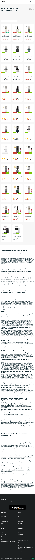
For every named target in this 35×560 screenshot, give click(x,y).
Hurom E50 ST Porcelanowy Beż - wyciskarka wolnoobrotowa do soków (6, 96)
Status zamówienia (3, 514)
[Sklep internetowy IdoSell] (32, 558)
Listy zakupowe (20, 518)
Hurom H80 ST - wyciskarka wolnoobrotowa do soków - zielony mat (29, 56)
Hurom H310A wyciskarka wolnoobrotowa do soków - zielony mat (28, 36)
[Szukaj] (28, 1)
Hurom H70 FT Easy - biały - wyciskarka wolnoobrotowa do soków (29, 116)
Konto (19, 512)
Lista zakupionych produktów (22, 519)
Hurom (2, 3)
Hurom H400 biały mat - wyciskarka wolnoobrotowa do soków (28, 156)
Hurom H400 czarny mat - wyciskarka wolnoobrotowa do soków (5, 176)
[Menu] (33, 1)
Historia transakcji (20, 521)
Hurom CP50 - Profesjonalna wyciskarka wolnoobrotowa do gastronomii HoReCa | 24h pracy (17, 76)
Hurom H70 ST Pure (7, 415)
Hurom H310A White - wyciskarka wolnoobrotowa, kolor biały (29, 217)
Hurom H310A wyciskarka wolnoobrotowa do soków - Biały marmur (5, 36)
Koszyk (19, 516)
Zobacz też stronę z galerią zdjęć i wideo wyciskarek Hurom (10, 489)
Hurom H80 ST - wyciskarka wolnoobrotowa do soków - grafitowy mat (6, 56)
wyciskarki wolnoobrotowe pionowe (9, 486)
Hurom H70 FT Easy (7, 414)
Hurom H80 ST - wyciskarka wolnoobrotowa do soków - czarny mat (17, 56)
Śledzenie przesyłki (3, 516)
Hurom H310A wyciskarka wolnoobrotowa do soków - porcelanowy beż (17, 36)
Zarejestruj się (20, 514)
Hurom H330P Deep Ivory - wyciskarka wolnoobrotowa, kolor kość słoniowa (29, 136)
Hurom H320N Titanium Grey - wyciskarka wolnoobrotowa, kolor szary (17, 176)
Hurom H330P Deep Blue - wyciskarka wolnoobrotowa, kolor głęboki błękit (17, 136)
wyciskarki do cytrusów (25, 486)
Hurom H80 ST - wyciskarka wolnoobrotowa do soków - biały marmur (6, 76)
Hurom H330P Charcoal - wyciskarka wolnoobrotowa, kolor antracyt (6, 156)
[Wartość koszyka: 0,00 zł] (31, 1)
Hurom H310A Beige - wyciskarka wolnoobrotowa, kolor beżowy (17, 217)
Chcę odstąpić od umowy (5, 519)
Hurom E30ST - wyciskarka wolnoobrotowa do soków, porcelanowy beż (29, 76)
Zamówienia (3, 512)
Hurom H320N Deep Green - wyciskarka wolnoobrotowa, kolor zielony (17, 196)
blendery (31, 486)
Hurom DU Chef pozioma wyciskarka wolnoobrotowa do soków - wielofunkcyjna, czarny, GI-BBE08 (5, 237)
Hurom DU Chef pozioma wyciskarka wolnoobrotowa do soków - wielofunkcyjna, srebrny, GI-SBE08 (17, 237)
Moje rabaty (20, 523)
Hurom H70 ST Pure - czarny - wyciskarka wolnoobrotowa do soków (29, 96)
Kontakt (2, 523)
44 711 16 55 (2, 555)
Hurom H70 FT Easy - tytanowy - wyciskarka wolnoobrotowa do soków (17, 116)
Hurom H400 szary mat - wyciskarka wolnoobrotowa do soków (17, 156)
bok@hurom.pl (10, 555)
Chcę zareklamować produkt (5, 518)
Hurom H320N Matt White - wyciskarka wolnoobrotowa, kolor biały (29, 176)
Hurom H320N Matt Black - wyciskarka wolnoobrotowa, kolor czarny (6, 196)
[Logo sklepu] (3, 1)
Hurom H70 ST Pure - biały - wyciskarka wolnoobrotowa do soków (6, 116)
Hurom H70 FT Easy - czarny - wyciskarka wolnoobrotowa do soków (5, 136)
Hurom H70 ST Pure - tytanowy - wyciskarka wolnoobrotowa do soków (17, 96)
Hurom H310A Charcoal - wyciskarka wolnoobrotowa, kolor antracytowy (6, 217)
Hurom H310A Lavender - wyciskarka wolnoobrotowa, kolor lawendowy (29, 196)
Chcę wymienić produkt (4, 521)
